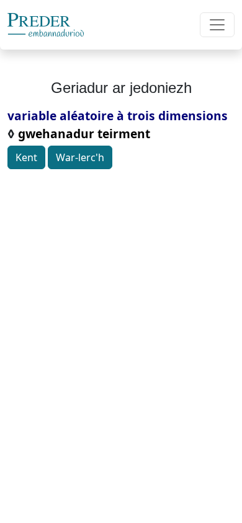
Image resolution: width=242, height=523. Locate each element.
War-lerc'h (80, 157)
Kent (26, 157)
